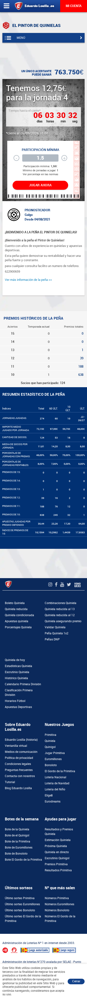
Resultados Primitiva (58, 870)
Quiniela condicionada (19, 615)
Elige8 (49, 795)
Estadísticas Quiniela (18, 666)
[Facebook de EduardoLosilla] (57, 584)
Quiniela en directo (57, 852)
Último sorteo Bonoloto (20, 910)
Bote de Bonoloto (16, 853)
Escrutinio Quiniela (17, 672)
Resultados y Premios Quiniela (59, 832)
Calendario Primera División (23, 684)
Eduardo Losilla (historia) (21, 739)
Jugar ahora (40, 185)
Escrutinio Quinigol (57, 858)
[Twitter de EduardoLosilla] (69, 584)
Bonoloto (51, 765)
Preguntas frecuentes (19, 770)
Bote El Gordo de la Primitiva (23, 859)
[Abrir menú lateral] (6, 6)
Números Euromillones (59, 904)
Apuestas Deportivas (18, 707)
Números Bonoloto (57, 910)
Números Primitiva (57, 898)
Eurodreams (52, 801)
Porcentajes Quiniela (18, 627)
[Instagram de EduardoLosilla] (50, 584)
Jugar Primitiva (55, 753)
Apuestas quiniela (16, 621)
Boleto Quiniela (15, 603)
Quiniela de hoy (15, 660)
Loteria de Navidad (57, 783)
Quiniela (50, 741)
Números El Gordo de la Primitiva (60, 919)
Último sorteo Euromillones (22, 904)
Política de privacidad (19, 758)
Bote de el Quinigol (17, 835)
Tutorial (10, 782)
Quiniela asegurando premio (63, 621)
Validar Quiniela (55, 627)
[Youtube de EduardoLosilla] (62, 584)
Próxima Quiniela (56, 846)
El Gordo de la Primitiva (60, 771)
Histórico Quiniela (16, 678)
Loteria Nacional (55, 777)
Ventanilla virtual (16, 745)
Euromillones (53, 759)
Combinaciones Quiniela (60, 603)
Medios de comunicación (21, 752)
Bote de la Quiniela (17, 829)
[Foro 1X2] (77, 584)
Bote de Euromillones (18, 847)
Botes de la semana (22, 819)
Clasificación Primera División (19, 693)
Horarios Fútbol (15, 701)
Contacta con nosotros (20, 776)
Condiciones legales (18, 764)
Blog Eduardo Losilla (18, 788)
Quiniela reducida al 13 (60, 609)
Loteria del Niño (55, 789)
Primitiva (50, 735)
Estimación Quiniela (58, 840)
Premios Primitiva (56, 864)
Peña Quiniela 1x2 (56, 633)
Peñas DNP (52, 639)
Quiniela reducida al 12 (60, 615)
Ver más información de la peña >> (28, 280)
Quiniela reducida (16, 609)
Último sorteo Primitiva (20, 898)
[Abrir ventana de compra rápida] (1, 935)
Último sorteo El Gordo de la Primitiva (23, 919)
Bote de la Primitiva (17, 841)
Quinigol (50, 747)
